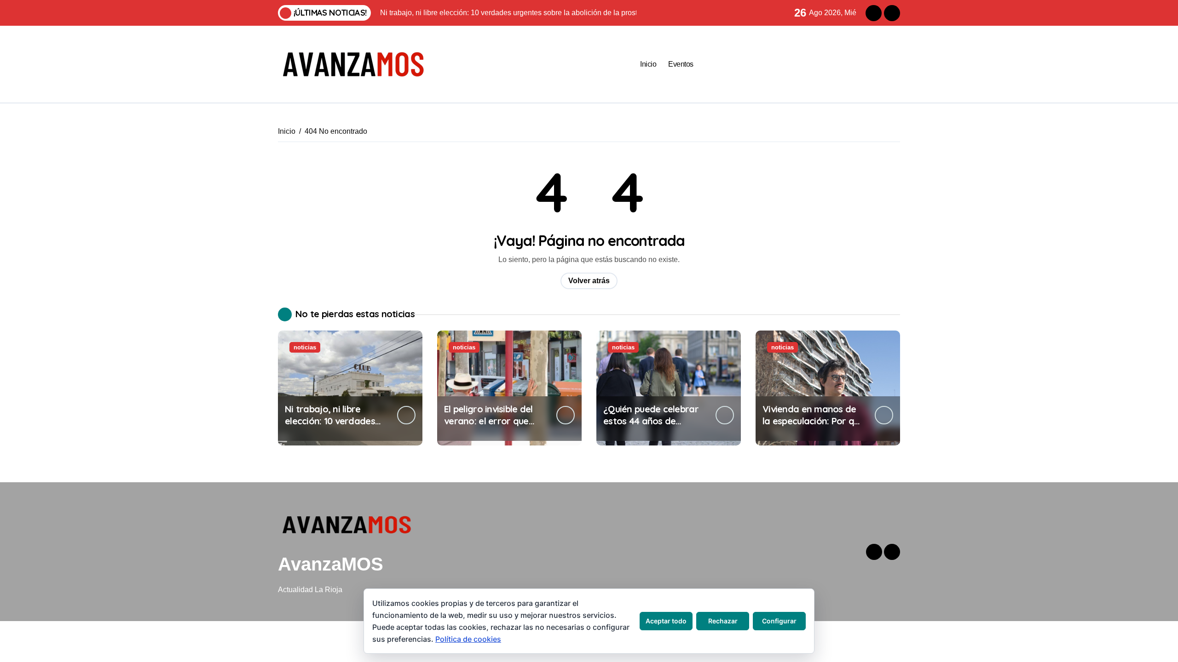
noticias (305, 347)
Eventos (680, 64)
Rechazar (723, 621)
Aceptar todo (666, 621)
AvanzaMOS (330, 564)
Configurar (779, 621)
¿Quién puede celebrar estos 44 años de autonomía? (651, 421)
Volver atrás (589, 281)
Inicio (648, 64)
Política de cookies (468, 639)
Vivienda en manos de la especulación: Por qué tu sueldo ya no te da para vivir (813, 427)
